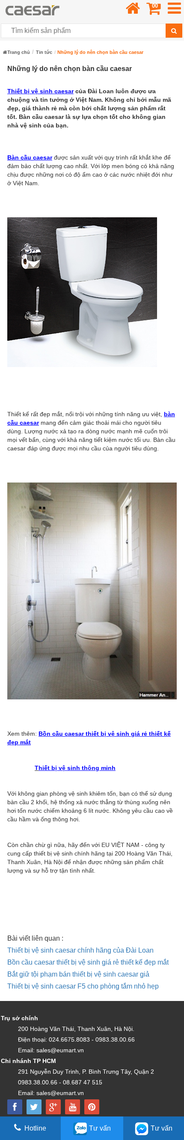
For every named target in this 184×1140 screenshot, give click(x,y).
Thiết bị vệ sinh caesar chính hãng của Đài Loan (80, 950)
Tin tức (44, 52)
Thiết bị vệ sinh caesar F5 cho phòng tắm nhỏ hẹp (83, 986)
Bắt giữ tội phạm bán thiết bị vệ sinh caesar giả (78, 974)
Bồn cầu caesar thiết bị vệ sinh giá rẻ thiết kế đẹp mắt (88, 962)
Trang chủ (18, 52)
